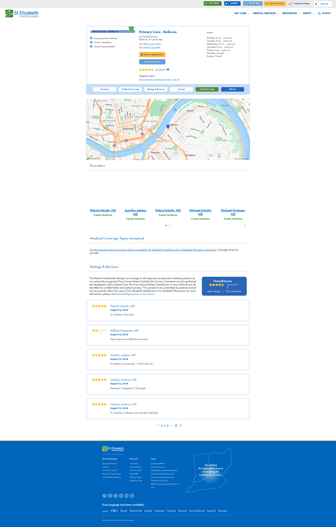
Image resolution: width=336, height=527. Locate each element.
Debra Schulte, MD (168, 210)
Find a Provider (135, 470)
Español (211, 511)
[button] (244, 225)
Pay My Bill (134, 474)
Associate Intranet (109, 464)
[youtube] (126, 496)
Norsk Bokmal (197, 511)
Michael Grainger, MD (233, 212)
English (148, 511)
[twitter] (115, 496)
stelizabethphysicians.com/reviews (135, 294)
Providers (104, 89)
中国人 (114, 511)
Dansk (123, 511)
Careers (181, 89)
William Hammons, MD (124, 330)
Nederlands (135, 511)
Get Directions (153, 62)
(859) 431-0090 (152, 44)
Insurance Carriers (109, 470)
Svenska (222, 511)
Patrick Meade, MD (103, 210)
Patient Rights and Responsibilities (164, 470)
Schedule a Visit (136, 481)
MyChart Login (207, 89)
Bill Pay (232, 89)
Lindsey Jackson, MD (123, 379)
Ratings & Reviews (156, 89)
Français (171, 511)
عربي (105, 511)
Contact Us (134, 464)
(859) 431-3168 (152, 47)
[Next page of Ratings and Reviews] (180, 425)
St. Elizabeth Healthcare (111, 477)
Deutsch (182, 511)
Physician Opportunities (111, 474)
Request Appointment (153, 55)
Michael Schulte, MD (200, 212)
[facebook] (104, 496)
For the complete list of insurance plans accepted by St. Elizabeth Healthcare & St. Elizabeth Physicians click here (153, 250)
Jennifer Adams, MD (135, 212)
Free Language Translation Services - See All (159, 80)
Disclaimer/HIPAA (158, 464)
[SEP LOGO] (22, 11)
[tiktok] (110, 496)
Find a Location (136, 467)
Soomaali (159, 511)
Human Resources (158, 467)
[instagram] (121, 496)
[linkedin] (132, 496)
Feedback (246, 158)
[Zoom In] (247, 102)
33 (176, 425)
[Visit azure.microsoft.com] (94, 159)
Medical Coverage (130, 89)
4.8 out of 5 (160, 69)
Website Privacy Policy (159, 481)
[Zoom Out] (247, 106)
